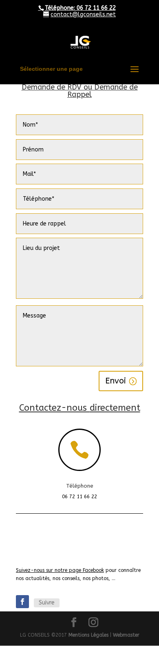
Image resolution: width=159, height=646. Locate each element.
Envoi (115, 380)
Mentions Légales (88, 635)
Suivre (47, 602)
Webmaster (126, 635)
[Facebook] (22, 601)
